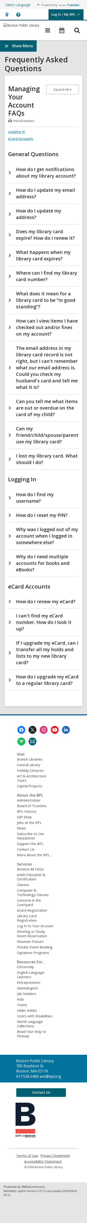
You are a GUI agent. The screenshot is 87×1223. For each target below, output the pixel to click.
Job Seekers (26, 993)
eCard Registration (32, 910)
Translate (73, 5)
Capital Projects (29, 786)
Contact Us (26, 849)
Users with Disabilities (34, 1016)
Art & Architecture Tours (31, 778)
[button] (6, 14)
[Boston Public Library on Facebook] (21, 730)
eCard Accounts (20, 138)
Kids (20, 999)
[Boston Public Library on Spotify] (21, 741)
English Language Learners (31, 974)
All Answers (23, 120)
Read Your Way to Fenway (31, 1033)
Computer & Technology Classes (33, 892)
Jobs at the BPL (29, 822)
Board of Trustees (32, 805)
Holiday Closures (30, 770)
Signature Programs (33, 952)
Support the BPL (30, 843)
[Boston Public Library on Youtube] (55, 730)
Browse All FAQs (30, 869)
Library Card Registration (27, 918)
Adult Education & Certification (31, 876)
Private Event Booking (34, 947)
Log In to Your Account (35, 925)
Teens (22, 1004)
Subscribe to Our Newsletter (30, 835)
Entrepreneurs (28, 982)
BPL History (26, 811)
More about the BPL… (34, 854)
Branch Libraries (30, 759)
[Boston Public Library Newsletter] (32, 741)
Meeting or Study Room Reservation (32, 933)
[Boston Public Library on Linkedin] (66, 730)
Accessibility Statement (43, 1161)
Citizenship (25, 966)
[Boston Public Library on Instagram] (44, 730)
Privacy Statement (55, 1155)
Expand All (66, 89)
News (21, 828)
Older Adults (27, 1010)
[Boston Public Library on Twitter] (32, 730)
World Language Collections (30, 1023)
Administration (28, 800)
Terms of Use (27, 1155)
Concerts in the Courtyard (29, 902)
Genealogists (27, 988)
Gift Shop (24, 817)
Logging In (16, 131)
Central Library (28, 764)
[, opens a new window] (25, 1136)
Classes (23, 884)
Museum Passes (30, 941)
